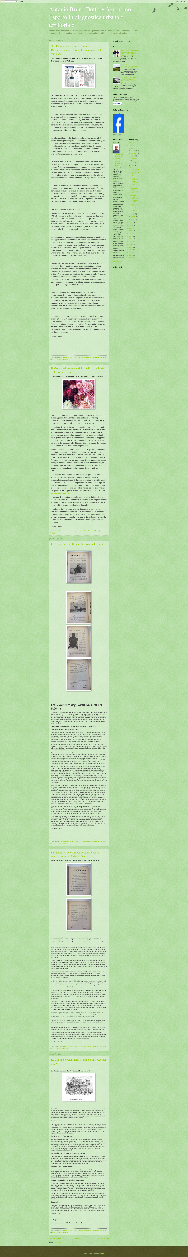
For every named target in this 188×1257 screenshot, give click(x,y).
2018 (130, 233)
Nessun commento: (62, 359)
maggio (133, 214)
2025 (130, 145)
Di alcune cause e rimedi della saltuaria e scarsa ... (134, 198)
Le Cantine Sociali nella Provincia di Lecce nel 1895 (134, 207)
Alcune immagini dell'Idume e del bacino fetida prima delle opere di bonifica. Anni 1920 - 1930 (129, 80)
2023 (130, 222)
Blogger (102, 1253)
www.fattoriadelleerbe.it (60, 493)
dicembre (133, 150)
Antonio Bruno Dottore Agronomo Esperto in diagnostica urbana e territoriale (90, 17)
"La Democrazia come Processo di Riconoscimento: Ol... (134, 171)
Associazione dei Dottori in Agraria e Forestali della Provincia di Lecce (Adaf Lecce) (119, 160)
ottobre (133, 156)
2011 (130, 252)
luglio (132, 165)
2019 (130, 231)
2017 (130, 236)
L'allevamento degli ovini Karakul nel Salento (77, 544)
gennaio (133, 219)
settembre (133, 158)
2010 (130, 255)
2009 (130, 258)
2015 (130, 241)
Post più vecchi (103, 1239)
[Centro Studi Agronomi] (118, 132)
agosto (133, 163)
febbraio (133, 216)
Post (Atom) (58, 1242)
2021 (130, 225)
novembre (134, 153)
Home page (79, 1239)
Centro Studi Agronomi (118, 113)
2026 (130, 143)
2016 (130, 239)
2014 (130, 244)
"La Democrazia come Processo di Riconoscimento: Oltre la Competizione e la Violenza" (76, 50)
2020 (130, 228)
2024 (130, 148)
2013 (130, 247)
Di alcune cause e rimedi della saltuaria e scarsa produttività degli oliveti (75, 854)
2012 (130, 250)
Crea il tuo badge (117, 134)
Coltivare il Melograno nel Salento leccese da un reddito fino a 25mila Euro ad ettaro (129, 66)
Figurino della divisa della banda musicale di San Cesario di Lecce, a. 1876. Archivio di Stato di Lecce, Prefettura (130, 53)
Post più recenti (55, 1239)
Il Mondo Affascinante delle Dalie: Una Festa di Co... (134, 181)
